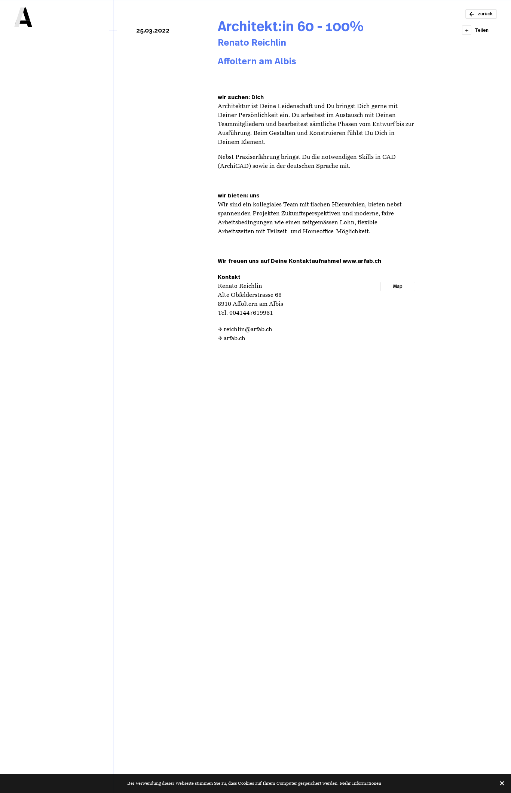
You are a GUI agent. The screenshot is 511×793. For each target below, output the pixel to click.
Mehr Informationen (360, 783)
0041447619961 (251, 313)
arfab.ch (234, 339)
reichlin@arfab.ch (248, 330)
